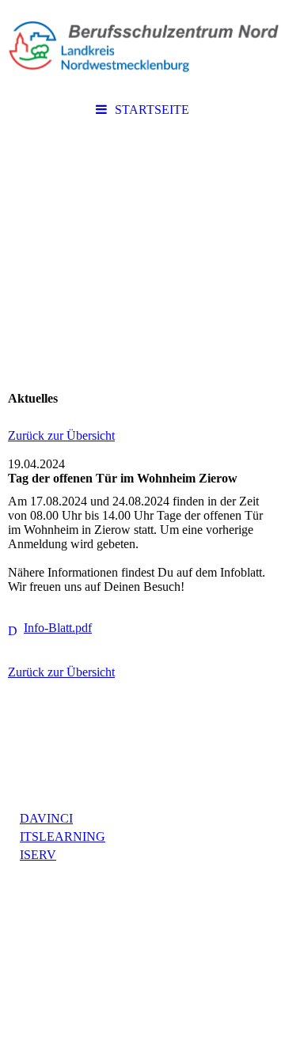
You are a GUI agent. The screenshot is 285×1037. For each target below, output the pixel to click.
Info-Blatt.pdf (58, 627)
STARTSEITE (152, 109)
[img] (142, 47)
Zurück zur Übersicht (61, 435)
